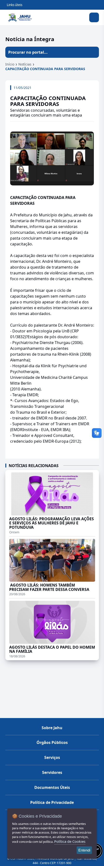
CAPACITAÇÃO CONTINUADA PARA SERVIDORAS (45, 68)
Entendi (84, 850)
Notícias (24, 64)
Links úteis (14, 5)
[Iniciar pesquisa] (93, 52)
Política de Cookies (69, 841)
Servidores (52, 772)
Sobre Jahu (52, 727)
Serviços (52, 757)
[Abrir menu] (94, 17)
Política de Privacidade (52, 802)
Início (9, 64)
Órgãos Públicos (52, 742)
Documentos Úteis (52, 787)
